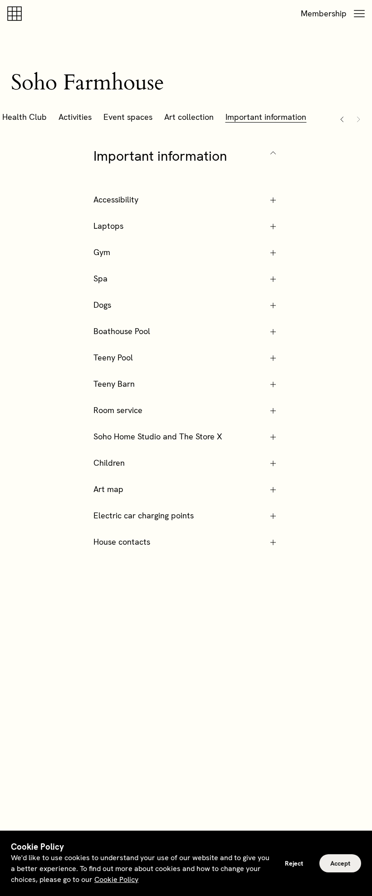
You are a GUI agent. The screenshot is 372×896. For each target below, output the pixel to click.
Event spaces (127, 117)
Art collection (189, 117)
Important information (265, 117)
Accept (340, 863)
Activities (75, 117)
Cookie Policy (116, 879)
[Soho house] (16, 13)
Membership (324, 13)
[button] (359, 13)
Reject (294, 863)
